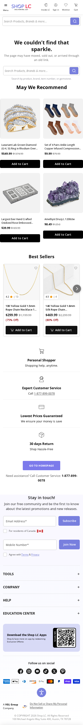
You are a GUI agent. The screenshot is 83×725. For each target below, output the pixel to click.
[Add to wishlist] (35, 268)
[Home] (25, 7)
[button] (41, 574)
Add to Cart (20, 164)
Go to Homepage (41, 465)
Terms (25, 554)
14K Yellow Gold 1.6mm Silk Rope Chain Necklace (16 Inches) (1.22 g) (60, 307)
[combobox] (37, 21)
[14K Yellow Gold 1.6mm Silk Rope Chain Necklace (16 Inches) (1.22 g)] (61, 282)
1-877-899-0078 (44, 393)
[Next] (77, 289)
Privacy (35, 554)
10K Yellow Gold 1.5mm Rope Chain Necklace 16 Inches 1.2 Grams (21, 307)
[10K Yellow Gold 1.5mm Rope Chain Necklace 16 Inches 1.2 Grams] (21, 282)
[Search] (74, 21)
